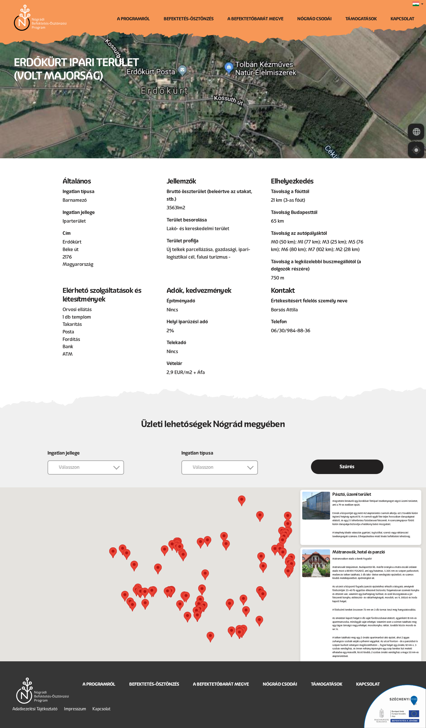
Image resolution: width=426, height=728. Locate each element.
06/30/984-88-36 (290, 330)
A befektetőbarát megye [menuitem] (255, 18)
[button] (288, 517)
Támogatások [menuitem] (361, 18)
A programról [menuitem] (133, 18)
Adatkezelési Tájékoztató (34, 708)
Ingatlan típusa (197, 453)
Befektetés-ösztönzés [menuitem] (189, 18)
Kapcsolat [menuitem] (402, 18)
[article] (361, 517)
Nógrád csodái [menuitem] (314, 18)
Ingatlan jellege (64, 453)
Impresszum (75, 708)
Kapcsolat (101, 708)
